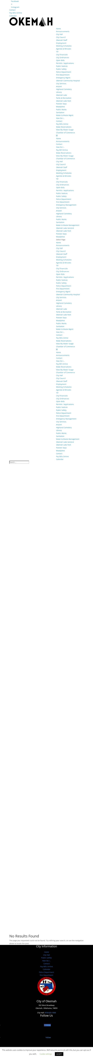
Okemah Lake (61, 95)
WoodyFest (60, 106)
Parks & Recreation (63, 98)
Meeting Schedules (64, 46)
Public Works (61, 109)
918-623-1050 (50, 1012)
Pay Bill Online (62, 150)
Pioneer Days (61, 104)
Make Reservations (63, 127)
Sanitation (60, 112)
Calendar (13, 16)
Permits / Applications (65, 63)
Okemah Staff (61, 40)
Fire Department (62, 75)
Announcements (62, 31)
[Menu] (57, 135)
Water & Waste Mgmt (64, 115)
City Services (61, 83)
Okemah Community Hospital (68, 80)
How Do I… (60, 118)
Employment (61, 43)
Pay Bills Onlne (62, 124)
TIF (57, 52)
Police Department (63, 72)
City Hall (59, 34)
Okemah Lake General (65, 228)
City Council (61, 37)
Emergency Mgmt (63, 78)
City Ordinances (62, 57)
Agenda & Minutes (63, 49)
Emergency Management (66, 205)
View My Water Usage (65, 130)
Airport (59, 86)
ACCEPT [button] (59, 1054)
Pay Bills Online (15, 13)
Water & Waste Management (67, 225)
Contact (12, 10)
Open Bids (60, 60)
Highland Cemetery (64, 89)
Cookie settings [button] (46, 1054)
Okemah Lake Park (63, 101)
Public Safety (61, 69)
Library (59, 92)
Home (58, 28)
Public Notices (62, 66)
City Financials (62, 54)
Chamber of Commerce (65, 132)
